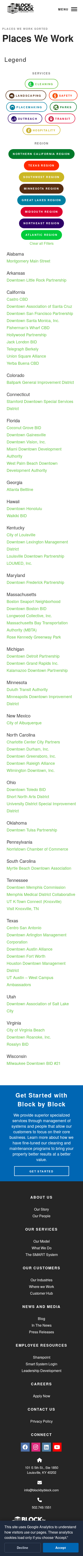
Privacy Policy (41, 1421)
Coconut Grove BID (24, 427)
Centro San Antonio (24, 927)
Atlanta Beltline (20, 489)
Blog (41, 1318)
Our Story (41, 1209)
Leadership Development (41, 1370)
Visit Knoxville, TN (23, 908)
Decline (22, 1547)
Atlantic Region (41, 235)
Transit (62, 119)
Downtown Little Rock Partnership (36, 280)
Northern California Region (41, 154)
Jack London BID (22, 341)
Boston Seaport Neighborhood (33, 601)
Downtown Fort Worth (26, 956)
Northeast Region (41, 223)
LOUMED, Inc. (19, 563)
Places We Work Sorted (25, 29)
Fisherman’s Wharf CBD (28, 327)
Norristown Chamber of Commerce (37, 849)
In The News (42, 1325)
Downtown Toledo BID (26, 789)
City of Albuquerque (24, 722)
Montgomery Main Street (28, 261)
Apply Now (41, 1395)
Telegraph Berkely (23, 349)
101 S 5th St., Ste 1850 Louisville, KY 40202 (41, 1470)
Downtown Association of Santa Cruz (39, 306)
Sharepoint (41, 1357)
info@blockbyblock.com (41, 1490)
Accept (60, 1547)
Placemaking (29, 107)
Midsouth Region (41, 212)
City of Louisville (21, 534)
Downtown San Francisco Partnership (40, 313)
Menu (63, 9)
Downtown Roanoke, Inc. (29, 1037)
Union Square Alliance (26, 356)
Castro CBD (17, 299)
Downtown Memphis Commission (36, 887)
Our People (41, 1215)
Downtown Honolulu (24, 508)
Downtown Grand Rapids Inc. (32, 663)
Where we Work (41, 1286)
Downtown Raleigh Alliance (31, 763)
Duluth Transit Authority (27, 689)
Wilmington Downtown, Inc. (31, 770)
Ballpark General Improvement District (40, 382)
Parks (66, 107)
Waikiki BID (17, 515)
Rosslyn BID (18, 1044)
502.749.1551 (41, 1507)
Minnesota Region (41, 188)
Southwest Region (41, 177)
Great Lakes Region (41, 200)
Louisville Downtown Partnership (35, 556)
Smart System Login (41, 1363)
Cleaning (44, 84)
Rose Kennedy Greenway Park (34, 637)
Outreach (27, 119)
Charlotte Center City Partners (33, 742)
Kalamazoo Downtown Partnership (37, 670)
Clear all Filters (42, 243)
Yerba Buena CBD (23, 363)
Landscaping (28, 96)
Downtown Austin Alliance (29, 949)
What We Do (42, 1247)
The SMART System (41, 1254)
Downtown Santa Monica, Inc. (33, 320)
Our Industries (41, 1279)
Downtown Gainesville (26, 434)
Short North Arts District (28, 796)
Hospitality (44, 130)
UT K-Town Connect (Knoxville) (34, 901)
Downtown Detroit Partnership (33, 656)
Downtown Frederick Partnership (35, 582)
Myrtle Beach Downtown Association (39, 868)
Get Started (41, 1171)
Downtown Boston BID (26, 608)
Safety (66, 96)
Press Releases (41, 1331)
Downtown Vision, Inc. (26, 442)
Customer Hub (41, 1293)
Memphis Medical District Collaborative (41, 894)
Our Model (41, 1241)
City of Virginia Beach (26, 1030)
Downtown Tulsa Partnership (32, 830)
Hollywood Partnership (26, 334)
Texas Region (41, 165)
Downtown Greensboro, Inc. (31, 756)
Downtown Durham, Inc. (28, 749)
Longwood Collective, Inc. (29, 615)
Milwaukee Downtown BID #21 (34, 1063)
